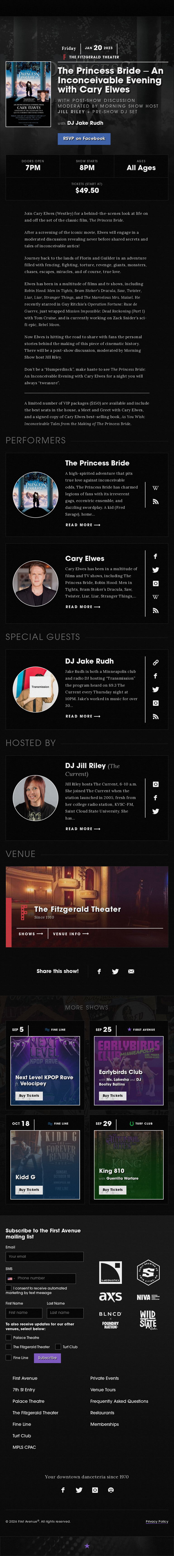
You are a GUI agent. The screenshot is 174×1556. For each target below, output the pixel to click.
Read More (79, 525)
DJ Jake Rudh (89, 661)
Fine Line (20, 1358)
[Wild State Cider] (148, 1320)
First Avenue (25, 1379)
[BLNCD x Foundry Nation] (110, 1320)
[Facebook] (155, 556)
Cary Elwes (84, 559)
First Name (14, 1304)
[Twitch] (155, 716)
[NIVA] (148, 1297)
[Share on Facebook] (99, 971)
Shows (27, 934)
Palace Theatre (25, 1338)
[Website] (155, 662)
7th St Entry (24, 1390)
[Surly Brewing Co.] (148, 1272)
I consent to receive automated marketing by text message (36, 1291)
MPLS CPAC (24, 1448)
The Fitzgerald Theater (31, 1347)
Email (10, 1247)
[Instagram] (155, 583)
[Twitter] (155, 570)
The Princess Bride (97, 463)
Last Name (56, 1304)
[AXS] (110, 1297)
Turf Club (69, 1347)
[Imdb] (155, 501)
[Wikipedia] (155, 488)
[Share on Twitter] (115, 971)
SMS (9, 1269)
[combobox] (11, 1279)
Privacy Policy (157, 1521)
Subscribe (47, 1358)
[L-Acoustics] (110, 1272)
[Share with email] (131, 971)
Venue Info (67, 934)
